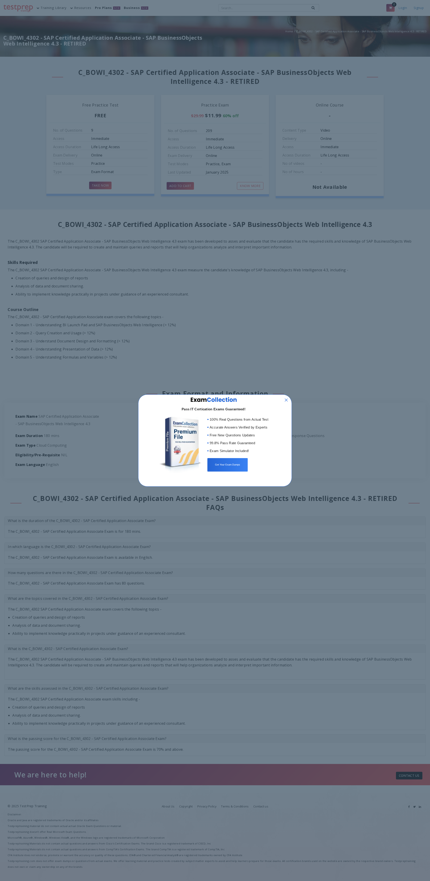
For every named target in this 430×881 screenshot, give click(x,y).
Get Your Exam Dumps (227, 464)
